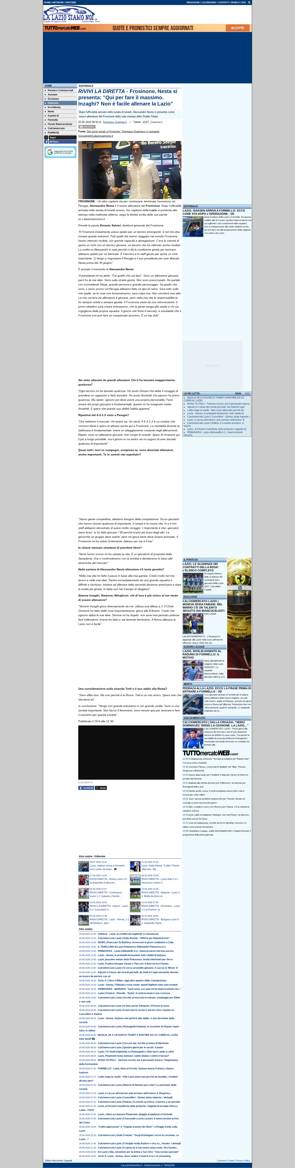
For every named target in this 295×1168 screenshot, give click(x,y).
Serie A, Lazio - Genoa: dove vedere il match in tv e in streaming (134, 1156)
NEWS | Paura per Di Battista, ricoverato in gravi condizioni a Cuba (136, 942)
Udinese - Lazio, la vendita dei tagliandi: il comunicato (128, 934)
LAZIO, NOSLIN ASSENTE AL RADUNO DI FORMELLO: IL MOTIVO (202, 654)
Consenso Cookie (225, 1160)
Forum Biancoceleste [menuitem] (60, 124)
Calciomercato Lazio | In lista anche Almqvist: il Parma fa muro (133, 1005)
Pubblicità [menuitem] (53, 132)
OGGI (238, 393)
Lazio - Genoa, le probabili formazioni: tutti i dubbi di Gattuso (132, 955)
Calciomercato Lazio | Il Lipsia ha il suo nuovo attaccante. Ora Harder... (138, 1147)
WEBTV (188, 684)
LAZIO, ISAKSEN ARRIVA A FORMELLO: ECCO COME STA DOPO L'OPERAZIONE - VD (214, 212)
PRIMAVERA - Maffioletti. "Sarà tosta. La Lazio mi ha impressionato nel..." (139, 989)
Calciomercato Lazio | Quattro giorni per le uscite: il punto (130, 1047)
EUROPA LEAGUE (194, 646)
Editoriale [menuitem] (53, 103)
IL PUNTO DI (191, 559)
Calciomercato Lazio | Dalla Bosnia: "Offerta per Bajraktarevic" (134, 938)
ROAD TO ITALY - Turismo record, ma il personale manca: (218, 403)
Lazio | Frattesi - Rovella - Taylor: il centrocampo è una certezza (134, 993)
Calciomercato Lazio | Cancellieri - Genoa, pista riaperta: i (218, 416)
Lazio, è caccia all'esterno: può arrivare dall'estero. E (215, 419)
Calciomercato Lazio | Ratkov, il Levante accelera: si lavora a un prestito (139, 1101)
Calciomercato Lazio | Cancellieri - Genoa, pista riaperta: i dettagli (135, 1097)
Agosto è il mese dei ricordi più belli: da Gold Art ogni (216, 407)
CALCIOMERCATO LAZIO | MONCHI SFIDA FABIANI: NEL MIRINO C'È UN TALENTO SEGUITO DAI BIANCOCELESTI (204, 605)
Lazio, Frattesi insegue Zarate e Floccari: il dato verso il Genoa (133, 963)
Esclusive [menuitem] (53, 98)
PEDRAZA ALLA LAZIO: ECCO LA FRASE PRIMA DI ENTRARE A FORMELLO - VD (217, 690)
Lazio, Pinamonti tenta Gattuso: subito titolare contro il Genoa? (133, 1055)
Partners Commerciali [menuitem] (60, 90)
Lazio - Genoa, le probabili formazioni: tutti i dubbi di (215, 413)
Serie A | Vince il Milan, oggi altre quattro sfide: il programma (132, 980)
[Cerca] (249, 2)
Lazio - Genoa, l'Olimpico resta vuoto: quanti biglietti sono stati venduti (138, 984)
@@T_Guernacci (152, 122)
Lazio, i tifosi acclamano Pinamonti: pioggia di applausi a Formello (135, 1114)
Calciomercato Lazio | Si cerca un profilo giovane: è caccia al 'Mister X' (138, 968)
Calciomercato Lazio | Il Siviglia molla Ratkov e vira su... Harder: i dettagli (139, 1143)
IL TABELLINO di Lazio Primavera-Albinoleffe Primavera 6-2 (132, 946)
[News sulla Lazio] (70, 12)
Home (48, 85)
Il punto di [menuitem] (53, 115)
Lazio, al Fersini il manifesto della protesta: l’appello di (216, 429)
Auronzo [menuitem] (52, 94)
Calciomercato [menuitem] (56, 128)
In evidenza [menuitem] (54, 107)
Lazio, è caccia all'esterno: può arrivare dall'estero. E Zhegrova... (135, 1093)
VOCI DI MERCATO (194, 718)
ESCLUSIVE (190, 596)
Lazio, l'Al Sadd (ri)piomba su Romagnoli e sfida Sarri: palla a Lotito (136, 1051)
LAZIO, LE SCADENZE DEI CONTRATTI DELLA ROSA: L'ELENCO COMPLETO (201, 567)
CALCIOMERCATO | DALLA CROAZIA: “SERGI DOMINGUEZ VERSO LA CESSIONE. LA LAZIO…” (216, 724)
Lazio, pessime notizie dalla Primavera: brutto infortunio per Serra (135, 959)
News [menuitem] (51, 111)
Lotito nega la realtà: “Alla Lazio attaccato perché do (215, 410)
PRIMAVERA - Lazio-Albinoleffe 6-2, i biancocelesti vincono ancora (136, 951)
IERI (247, 393)
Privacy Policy (243, 1160)
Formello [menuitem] (53, 120)
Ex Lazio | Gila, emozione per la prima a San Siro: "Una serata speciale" (138, 1152)
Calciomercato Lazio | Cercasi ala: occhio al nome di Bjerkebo (133, 1043)
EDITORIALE (191, 206)
